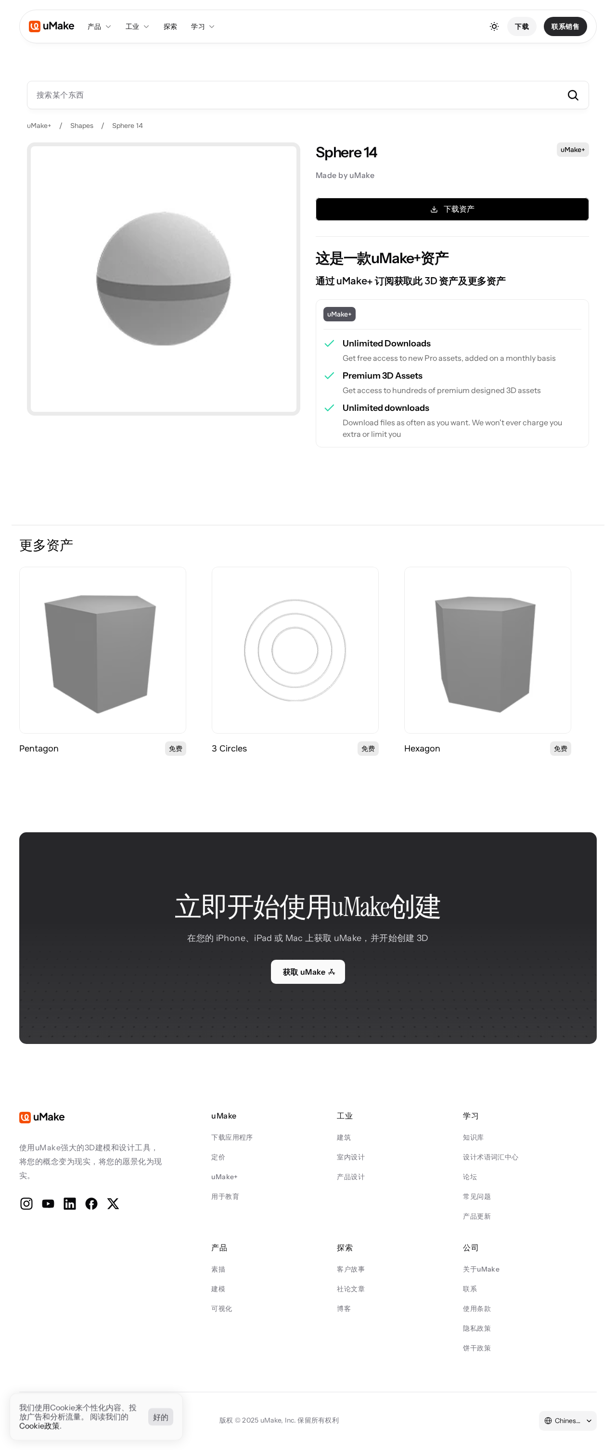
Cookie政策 (39, 1426)
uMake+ (39, 125)
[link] (102, 650)
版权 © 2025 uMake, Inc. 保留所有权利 (279, 1420)
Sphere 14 (127, 125)
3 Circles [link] (229, 748)
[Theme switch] (494, 26)
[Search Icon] (308, 94)
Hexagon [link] (422, 748)
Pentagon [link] (39, 748)
